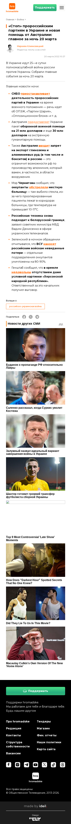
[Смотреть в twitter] (44, 764)
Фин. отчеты (47, 735)
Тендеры (44, 721)
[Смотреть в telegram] (26, 764)
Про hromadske (18, 721)
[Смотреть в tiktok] (53, 764)
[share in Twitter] (31, 317)
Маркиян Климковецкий (30, 46)
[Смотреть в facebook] (8, 764)
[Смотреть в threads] (62, 764)
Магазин (43, 728)
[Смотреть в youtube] (35, 764)
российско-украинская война (25, 306)
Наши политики (49, 742)
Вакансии (13, 753)
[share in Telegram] (37, 317)
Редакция (13, 728)
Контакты (13, 735)
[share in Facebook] (24, 317)
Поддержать (45, 7)
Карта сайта (46, 749)
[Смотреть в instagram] (17, 764)
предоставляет (38, 122)
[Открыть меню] (61, 7)
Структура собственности (18, 744)
